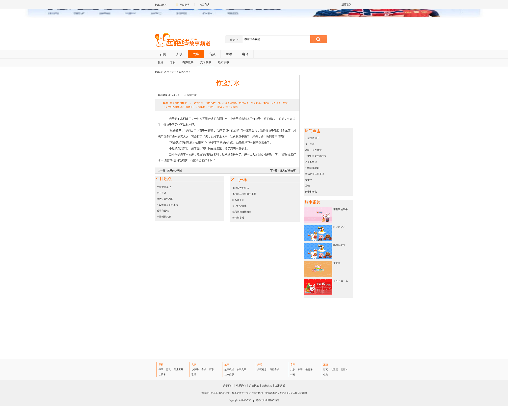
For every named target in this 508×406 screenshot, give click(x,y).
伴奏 (292, 374)
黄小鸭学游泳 (239, 205)
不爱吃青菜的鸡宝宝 (167, 204)
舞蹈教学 (262, 369)
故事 (196, 54)
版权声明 (280, 385)
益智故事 (183, 71)
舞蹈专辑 (274, 369)
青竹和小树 (238, 217)
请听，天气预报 (165, 198)
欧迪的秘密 (339, 227)
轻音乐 (309, 369)
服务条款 (267, 385)
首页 (163, 54)
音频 (212, 54)
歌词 (193, 374)
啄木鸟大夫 (339, 245)
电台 (245, 54)
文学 (173, 71)
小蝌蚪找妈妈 (164, 216)
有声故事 (187, 62)
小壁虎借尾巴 (164, 187)
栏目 (160, 62)
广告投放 (254, 385)
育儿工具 (178, 369)
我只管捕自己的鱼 (241, 211)
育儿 (168, 369)
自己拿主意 (238, 199)
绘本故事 (223, 62)
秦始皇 (337, 263)
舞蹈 (229, 54)
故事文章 (241, 369)
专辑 (173, 62)
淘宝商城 (204, 4)
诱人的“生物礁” (288, 170)
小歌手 (195, 369)
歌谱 (211, 369)
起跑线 (182, 40)
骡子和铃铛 (163, 210)
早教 (161, 364)
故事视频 (229, 369)
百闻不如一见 (340, 280)
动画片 (344, 369)
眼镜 (307, 185)
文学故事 (205, 62)
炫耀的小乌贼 (174, 170)
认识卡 (162, 374)
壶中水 (308, 179)
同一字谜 (161, 192)
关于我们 (228, 385)
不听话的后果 (340, 209)
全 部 (233, 39)
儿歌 (179, 54)
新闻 (325, 369)
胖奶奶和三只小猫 (314, 173)
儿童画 (334, 369)
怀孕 (161, 369)
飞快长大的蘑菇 (240, 188)
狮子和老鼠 (311, 191)
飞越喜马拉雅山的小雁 (244, 193)
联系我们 (241, 385)
